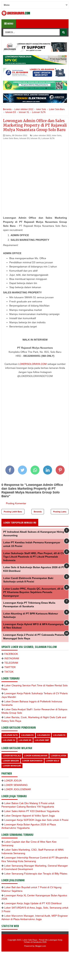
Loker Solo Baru (10, 138)
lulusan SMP (42, 740)
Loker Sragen (11, 761)
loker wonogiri (12, 766)
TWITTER (10, 667)
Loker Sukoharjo (32, 761)
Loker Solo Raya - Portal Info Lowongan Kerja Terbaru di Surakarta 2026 (42, 941)
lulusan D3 (24, 138)
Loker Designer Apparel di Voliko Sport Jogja (29, 815)
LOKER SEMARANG (16, 785)
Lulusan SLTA (48, 138)
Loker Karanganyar (35, 756)
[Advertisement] (35, 177)
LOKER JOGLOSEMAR (17, 789)
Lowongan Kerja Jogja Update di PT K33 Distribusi (33, 903)
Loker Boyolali (12, 756)
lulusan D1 (27, 735)
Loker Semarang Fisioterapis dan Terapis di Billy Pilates (35, 873)
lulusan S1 (35, 138)
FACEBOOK (11, 653)
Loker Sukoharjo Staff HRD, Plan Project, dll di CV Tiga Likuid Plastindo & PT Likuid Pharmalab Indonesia (33, 557)
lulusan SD (25, 740)
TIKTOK (8, 671)
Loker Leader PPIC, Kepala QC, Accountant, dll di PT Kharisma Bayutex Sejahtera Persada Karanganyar (33, 592)
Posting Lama (59, 512)
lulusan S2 (9, 740)
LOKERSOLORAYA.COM (32, 364)
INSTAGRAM (11, 658)
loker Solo (56, 135)
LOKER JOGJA (13, 780)
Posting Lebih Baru (13, 512)
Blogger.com (40, 946)
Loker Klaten (58, 756)
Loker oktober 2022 (42, 135)
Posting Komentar (16, 503)
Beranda (38, 512)
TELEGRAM (11, 662)
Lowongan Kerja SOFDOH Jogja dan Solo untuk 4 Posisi (36, 819)
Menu (10, 23)
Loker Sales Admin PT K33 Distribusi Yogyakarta (31, 811)
